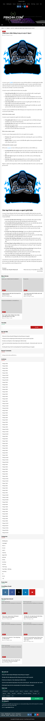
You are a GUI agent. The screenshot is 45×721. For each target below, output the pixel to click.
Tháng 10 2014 (5, 532)
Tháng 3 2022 (5, 471)
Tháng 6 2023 (5, 443)
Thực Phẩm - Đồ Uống (27, 693)
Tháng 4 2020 (5, 513)
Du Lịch (14, 3)
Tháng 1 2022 (5, 476)
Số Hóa (28, 3)
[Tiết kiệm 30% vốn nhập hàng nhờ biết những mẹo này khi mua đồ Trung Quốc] (33, 608)
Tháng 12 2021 (5, 478)
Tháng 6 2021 (5, 485)
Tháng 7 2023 (5, 441)
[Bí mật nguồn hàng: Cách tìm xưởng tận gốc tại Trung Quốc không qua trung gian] (11, 651)
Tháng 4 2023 (5, 448)
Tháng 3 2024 (5, 422)
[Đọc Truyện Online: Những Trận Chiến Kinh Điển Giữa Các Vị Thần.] (11, 306)
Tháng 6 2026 (5, 363)
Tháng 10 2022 (5, 462)
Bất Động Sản (9, 3)
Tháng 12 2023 (5, 429)
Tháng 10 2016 (5, 530)
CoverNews (26, 719)
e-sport (9, 147)
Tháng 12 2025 (5, 375)
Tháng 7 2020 (5, 506)
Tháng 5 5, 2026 (9, 296)
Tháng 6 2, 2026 (9, 662)
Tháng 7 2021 (5, 483)
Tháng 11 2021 (5, 480)
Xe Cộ (37, 3)
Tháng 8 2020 (5, 504)
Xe (2, 573)
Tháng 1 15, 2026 (31, 296)
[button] (2, 24)
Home (4, 3)
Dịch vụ (3, 545)
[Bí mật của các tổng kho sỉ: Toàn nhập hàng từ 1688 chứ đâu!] (11, 629)
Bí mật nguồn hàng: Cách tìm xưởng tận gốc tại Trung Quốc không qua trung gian (18, 346)
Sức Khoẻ (4, 562)
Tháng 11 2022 (5, 459)
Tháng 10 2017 (5, 525)
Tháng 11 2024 (5, 405)
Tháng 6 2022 (5, 464)
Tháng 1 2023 (5, 455)
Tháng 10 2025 (5, 380)
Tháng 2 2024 (5, 424)
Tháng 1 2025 (5, 401)
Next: (33, 270)
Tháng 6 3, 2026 (30, 641)
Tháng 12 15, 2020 (9, 35)
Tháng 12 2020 (5, 495)
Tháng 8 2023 (5, 438)
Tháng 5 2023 (5, 445)
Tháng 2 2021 (5, 490)
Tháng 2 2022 (5, 473)
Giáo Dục (4, 552)
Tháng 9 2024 (5, 410)
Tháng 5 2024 (5, 417)
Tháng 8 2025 (5, 384)
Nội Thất (24, 3)
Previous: (10, 269)
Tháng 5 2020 (5, 511)
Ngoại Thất (4, 555)
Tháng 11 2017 (5, 523)
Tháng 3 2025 (5, 396)
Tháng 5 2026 (5, 365)
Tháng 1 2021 (5, 492)
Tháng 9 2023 (5, 436)
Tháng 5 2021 (5, 488)
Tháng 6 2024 (5, 415)
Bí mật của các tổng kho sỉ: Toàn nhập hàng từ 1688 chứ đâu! (14, 340)
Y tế (40, 3)
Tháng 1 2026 (5, 372)
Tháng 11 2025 (5, 377)
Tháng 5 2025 (5, 391)
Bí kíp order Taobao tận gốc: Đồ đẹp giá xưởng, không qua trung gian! (16, 336)
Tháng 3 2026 (5, 368)
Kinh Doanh (19, 3)
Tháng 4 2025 (5, 394)
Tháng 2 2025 (5, 398)
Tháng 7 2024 (5, 412)
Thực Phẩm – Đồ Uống (6, 569)
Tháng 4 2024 (5, 419)
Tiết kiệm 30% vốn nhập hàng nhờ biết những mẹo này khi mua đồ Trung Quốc (17, 338)
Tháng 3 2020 (5, 516)
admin (4, 35)
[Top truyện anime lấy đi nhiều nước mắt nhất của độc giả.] (33, 285)
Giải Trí (4, 31)
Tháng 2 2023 (5, 452)
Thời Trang (33, 3)
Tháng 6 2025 (5, 389)
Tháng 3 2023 (5, 450)
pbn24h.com (13, 17)
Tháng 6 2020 (5, 509)
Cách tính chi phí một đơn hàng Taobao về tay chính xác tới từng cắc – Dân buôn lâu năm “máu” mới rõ (22, 344)
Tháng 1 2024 (5, 426)
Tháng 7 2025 (5, 387)
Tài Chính (4, 564)
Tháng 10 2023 (5, 434)
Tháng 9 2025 (5, 382)
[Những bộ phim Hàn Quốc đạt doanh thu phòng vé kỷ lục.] (11, 285)
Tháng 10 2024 (5, 408)
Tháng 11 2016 (5, 527)
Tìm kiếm (3, 323)
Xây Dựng (4, 571)
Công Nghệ (4, 543)
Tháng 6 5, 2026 (9, 640)
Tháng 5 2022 (5, 466)
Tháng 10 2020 (5, 499)
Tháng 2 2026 (5, 370)
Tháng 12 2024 (5, 403)
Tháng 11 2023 (5, 431)
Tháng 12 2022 (5, 457)
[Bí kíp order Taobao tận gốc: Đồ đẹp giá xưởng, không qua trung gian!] (11, 608)
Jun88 (11, 82)
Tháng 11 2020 (5, 497)
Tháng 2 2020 (5, 518)
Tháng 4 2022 (5, 469)
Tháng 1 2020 (5, 520)
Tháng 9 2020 (5, 502)
